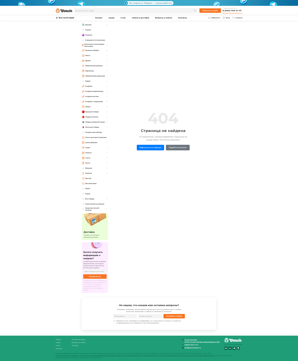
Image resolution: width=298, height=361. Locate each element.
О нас (123, 18)
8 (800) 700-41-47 (232, 10)
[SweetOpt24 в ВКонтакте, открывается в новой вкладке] (226, 348)
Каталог (99, 18)
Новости (59, 348)
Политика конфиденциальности (68, 355)
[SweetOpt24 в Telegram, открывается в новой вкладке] (234, 348)
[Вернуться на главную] (233, 340)
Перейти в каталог (178, 147)
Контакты (182, 18)
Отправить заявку (174, 316)
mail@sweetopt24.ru (230, 8)
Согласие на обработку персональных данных (141, 355)
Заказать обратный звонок (232, 13)
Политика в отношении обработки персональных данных (101, 355)
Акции (111, 18)
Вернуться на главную (150, 147)
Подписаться (95, 276)
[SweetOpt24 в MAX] (230, 348)
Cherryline (93, 357)
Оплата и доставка (140, 18)
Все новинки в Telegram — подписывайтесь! (150, 3)
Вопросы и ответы (163, 18)
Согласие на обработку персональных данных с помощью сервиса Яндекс (187, 355)
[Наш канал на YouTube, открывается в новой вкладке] (238, 348)
